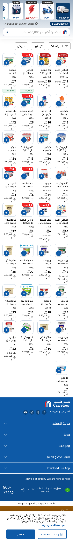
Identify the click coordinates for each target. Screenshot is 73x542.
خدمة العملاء (61, 423)
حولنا (67, 434)
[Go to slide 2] (63, 61)
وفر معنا (64, 446)
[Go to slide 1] (65, 61)
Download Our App (58, 468)
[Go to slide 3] (10, 139)
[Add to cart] (59, 63)
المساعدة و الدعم (58, 457)
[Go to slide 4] (44, 61)
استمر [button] (21, 534)
